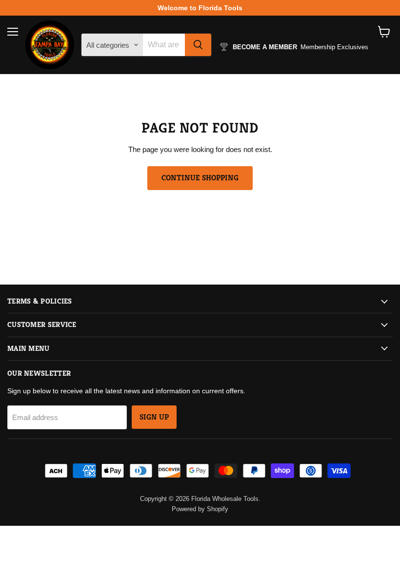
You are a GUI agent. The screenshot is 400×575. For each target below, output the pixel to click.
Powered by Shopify (200, 509)
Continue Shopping (200, 178)
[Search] (198, 45)
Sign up (154, 417)
